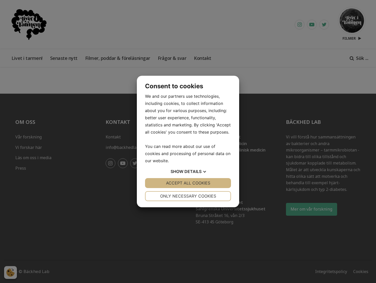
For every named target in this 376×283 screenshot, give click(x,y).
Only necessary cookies (188, 196)
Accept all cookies (188, 183)
